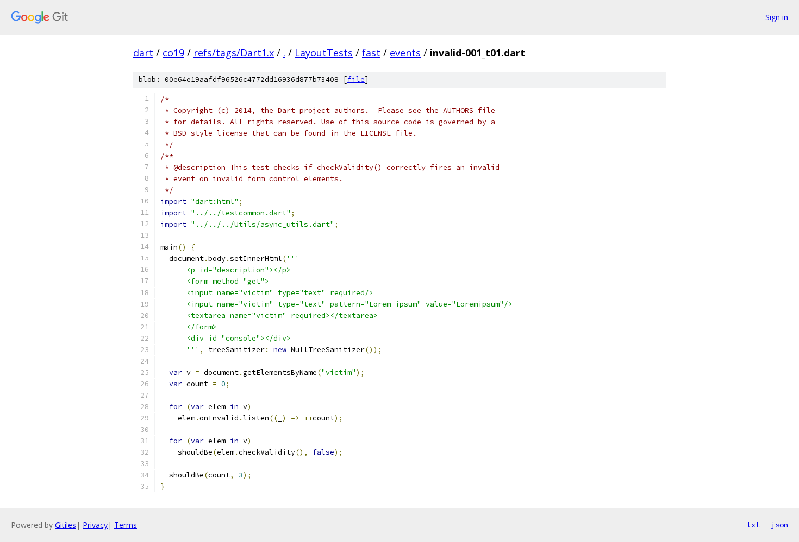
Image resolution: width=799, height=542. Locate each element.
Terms (125, 525)
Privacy (95, 525)
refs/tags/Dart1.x (233, 52)
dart (143, 52)
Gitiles (65, 525)
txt (753, 525)
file (356, 79)
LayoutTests (324, 52)
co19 (173, 52)
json (779, 525)
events (405, 52)
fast (371, 52)
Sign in (776, 17)
